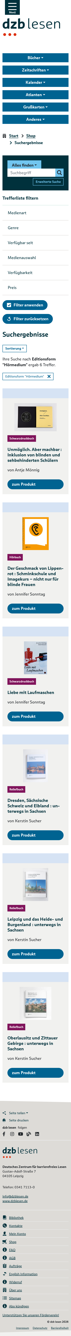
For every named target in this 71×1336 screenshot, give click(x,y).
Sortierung (16, 348)
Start (13, 136)
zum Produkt (24, 484)
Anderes (33, 119)
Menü (12, 12)
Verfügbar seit (20, 242)
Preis (12, 287)
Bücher (34, 57)
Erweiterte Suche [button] (48, 182)
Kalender (34, 82)
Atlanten (34, 94)
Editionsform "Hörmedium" (24, 376)
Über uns (15, 1290)
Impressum (22, 1328)
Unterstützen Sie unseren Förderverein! (30, 1315)
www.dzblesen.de (15, 1201)
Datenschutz (40, 1328)
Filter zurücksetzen (30, 319)
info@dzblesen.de (15, 1196)
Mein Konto (17, 1234)
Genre (13, 227)
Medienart (17, 212)
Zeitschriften (34, 70)
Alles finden (23, 165)
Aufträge (15, 1266)
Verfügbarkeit (20, 272)
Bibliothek (16, 1218)
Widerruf (15, 1282)
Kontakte (15, 1226)
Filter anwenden (28, 305)
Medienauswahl (22, 257)
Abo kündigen (19, 1306)
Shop (31, 136)
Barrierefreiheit (60, 1328)
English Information (23, 1274)
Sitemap (15, 1298)
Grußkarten (33, 107)
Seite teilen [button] (17, 1113)
